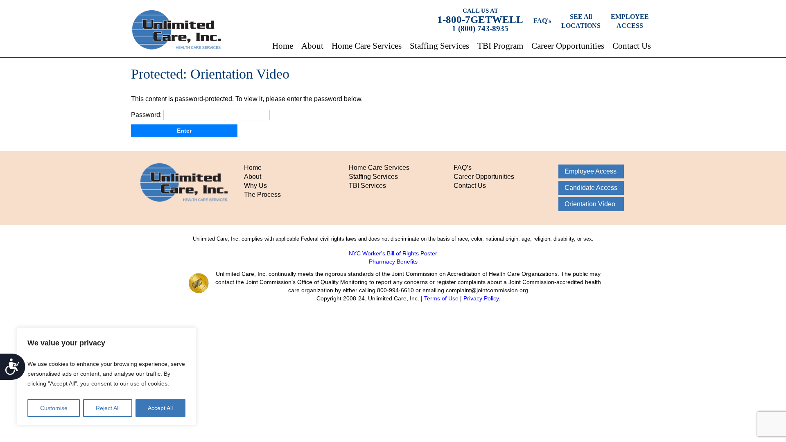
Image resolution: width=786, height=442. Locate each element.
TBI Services (367, 185)
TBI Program (500, 46)
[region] (106, 376)
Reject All (108, 408)
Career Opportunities (567, 46)
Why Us (255, 185)
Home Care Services (367, 46)
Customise (54, 408)
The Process (262, 194)
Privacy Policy (481, 298)
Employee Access (591, 171)
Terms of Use (441, 298)
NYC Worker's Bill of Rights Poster (393, 253)
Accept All (160, 408)
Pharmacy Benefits (393, 261)
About (312, 46)
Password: (147, 114)
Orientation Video (590, 204)
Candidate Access (591, 187)
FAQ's (542, 20)
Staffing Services (439, 46)
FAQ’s (463, 167)
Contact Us (631, 46)
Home (282, 46)
